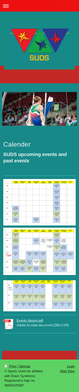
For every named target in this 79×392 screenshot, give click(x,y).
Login (71, 366)
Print (12, 366)
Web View (67, 371)
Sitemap (24, 366)
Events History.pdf (30, 320)
